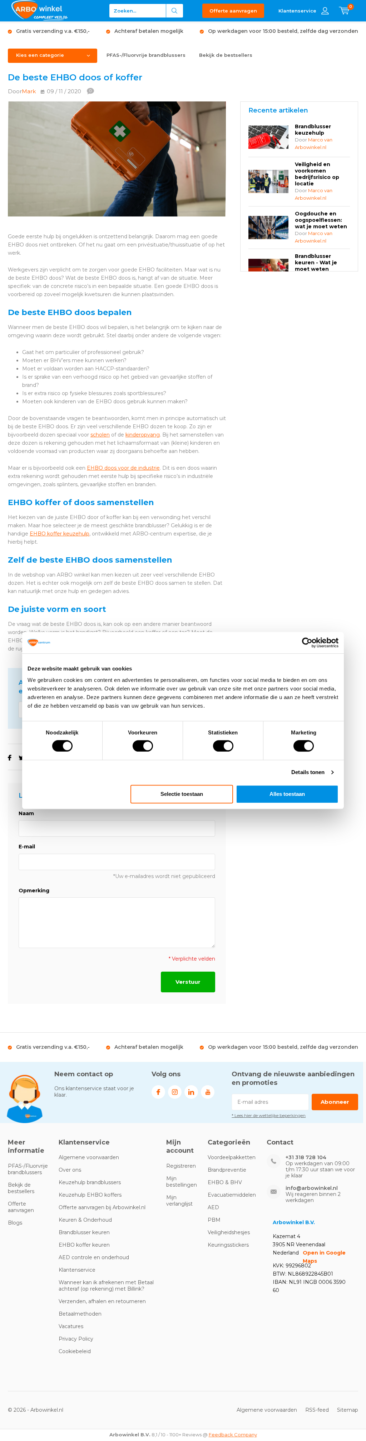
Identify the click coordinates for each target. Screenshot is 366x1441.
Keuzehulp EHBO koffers (90, 1195)
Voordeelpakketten (232, 1157)
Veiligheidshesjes (229, 1232)
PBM (214, 1220)
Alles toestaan (287, 794)
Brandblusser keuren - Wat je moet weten (316, 262)
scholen (100, 435)
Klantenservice (77, 1270)
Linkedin (191, 1092)
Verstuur (188, 981)
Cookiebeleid (75, 1351)
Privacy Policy (76, 1339)
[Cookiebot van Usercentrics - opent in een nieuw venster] (307, 642)
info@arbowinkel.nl (312, 1188)
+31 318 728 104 (306, 1158)
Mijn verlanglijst (179, 1200)
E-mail (27, 846)
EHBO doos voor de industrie (123, 468)
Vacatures (71, 1326)
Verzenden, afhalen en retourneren (102, 1301)
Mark (29, 91)
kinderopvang (142, 435)
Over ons (70, 1170)
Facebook (158, 1092)
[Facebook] (9, 758)
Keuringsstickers (228, 1245)
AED (213, 1207)
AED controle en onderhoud (94, 1257)
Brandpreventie (227, 1170)
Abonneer (335, 1101)
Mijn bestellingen (181, 1181)
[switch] (143, 746)
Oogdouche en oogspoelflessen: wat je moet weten (321, 220)
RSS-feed (317, 1410)
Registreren (181, 1166)
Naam (26, 813)
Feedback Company (233, 1434)
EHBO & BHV (225, 1182)
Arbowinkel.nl (46, 1410)
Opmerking (34, 890)
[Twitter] (22, 758)
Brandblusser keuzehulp (313, 129)
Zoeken (174, 11)
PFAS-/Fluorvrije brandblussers (146, 55)
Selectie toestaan (181, 794)
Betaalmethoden (80, 1314)
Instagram (175, 1092)
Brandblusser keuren (84, 1232)
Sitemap (347, 1410)
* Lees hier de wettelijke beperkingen (269, 1115)
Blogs (15, 1223)
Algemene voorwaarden (89, 1157)
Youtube (207, 1092)
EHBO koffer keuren (84, 1245)
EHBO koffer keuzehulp (59, 533)
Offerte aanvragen (233, 11)
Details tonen (308, 772)
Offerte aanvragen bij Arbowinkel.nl (102, 1207)
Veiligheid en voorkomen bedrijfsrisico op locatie (317, 174)
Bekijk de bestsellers (225, 55)
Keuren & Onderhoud (85, 1220)
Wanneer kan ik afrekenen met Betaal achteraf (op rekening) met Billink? (106, 1285)
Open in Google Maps (324, 1257)
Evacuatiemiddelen (232, 1195)
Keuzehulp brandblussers (90, 1182)
